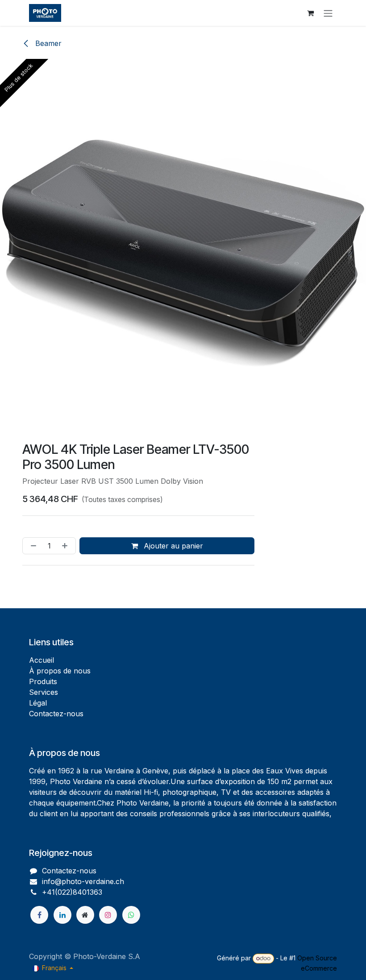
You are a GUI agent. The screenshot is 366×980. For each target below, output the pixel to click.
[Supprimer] (32, 546)
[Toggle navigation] (328, 13)
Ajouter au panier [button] (172, 545)
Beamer (47, 43)
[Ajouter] (66, 546)
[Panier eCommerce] (310, 13)
